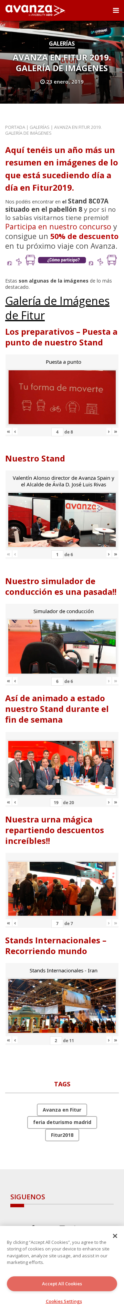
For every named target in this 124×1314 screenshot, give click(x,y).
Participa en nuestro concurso (58, 226)
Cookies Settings (64, 1301)
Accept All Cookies (62, 1283)
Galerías (62, 43)
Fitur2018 (62, 1135)
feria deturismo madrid (62, 1122)
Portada (15, 127)
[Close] (115, 1236)
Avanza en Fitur (62, 1109)
